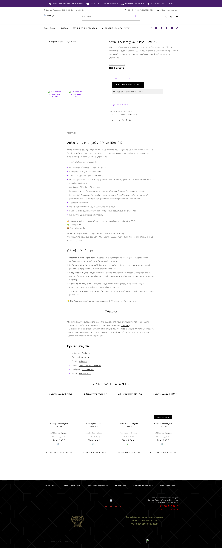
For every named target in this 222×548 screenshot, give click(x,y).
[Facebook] (151, 28)
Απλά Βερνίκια (126, 115)
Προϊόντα (64, 28)
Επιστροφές (120, 486)
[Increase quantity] (130, 79)
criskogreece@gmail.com (169, 10)
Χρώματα (136, 115)
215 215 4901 (88, 369)
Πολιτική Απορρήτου (143, 486)
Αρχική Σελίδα (49, 28)
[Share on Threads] (123, 120)
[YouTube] (172, 28)
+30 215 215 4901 (147, 10)
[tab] (71, 134)
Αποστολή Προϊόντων (98, 486)
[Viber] (167, 28)
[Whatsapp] (161, 28)
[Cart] (177, 17)
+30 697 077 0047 (134, 10)
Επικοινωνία (50, 486)
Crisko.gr (125, 325)
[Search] (135, 16)
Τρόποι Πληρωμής (72, 486)
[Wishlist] (171, 17)
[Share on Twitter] (119, 120)
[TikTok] (177, 28)
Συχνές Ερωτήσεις (168, 486)
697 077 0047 (85, 373)
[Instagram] (156, 28)
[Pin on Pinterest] (126, 120)
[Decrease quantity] (116, 79)
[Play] (54, 96)
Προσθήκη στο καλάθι (128, 84)
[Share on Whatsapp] (130, 120)
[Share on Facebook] (116, 120)
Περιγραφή (71, 133)
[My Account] (165, 17)
